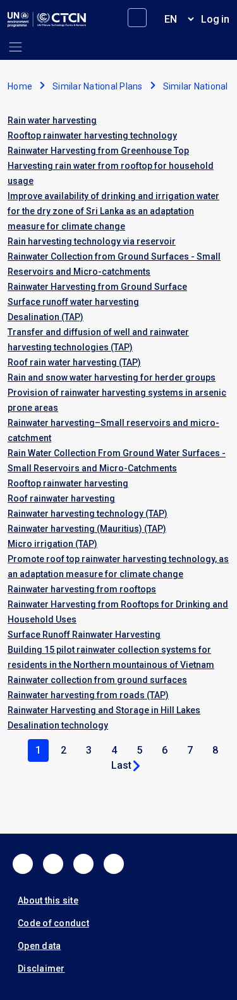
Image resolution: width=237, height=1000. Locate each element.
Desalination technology (58, 725)
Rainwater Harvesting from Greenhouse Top (98, 151)
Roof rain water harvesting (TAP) (74, 362)
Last (121, 765)
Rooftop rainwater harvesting (68, 483)
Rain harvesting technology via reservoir (92, 241)
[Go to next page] (136, 765)
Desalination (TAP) (45, 317)
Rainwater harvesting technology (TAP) (87, 514)
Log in (215, 19)
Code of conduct (53, 923)
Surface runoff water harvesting (73, 302)
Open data (39, 946)
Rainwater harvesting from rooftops (82, 589)
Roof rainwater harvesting (61, 498)
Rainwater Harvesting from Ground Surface (97, 287)
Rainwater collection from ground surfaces (97, 680)
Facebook (22, 863)
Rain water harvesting (52, 120)
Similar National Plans (97, 86)
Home (20, 86)
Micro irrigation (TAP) (52, 544)
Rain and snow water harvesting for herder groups (112, 377)
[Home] (47, 19)
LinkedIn (83, 863)
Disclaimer (41, 968)
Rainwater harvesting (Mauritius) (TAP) (87, 529)
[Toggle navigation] (15, 47)
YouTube (113, 863)
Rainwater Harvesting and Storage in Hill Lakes (104, 710)
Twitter (53, 863)
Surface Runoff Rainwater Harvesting (84, 634)
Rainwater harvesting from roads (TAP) (88, 695)
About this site (48, 900)
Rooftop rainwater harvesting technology (92, 135)
